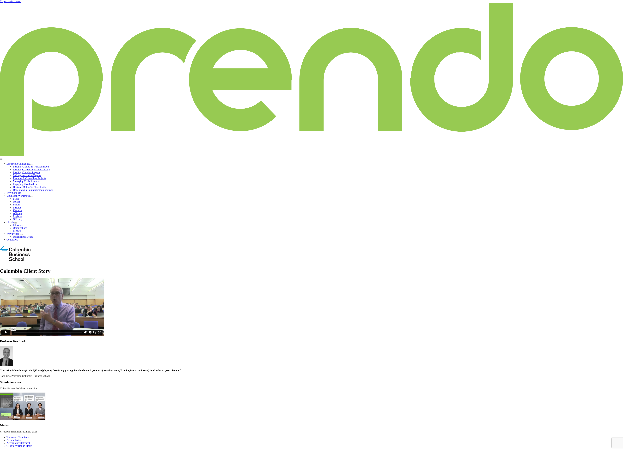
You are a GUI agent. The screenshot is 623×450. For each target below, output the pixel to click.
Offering (17, 219)
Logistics (17, 216)
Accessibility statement (18, 443)
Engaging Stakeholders (25, 184)
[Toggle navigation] (1, 159)
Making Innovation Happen (27, 175)
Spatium (17, 207)
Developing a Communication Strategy (33, 190)
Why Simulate (13, 192)
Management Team (23, 236)
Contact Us (12, 239)
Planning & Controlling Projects (29, 178)
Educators (18, 225)
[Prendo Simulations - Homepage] (311, 155)
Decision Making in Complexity (29, 187)
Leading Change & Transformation (31, 166)
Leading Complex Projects (26, 172)
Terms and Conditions (17, 437)
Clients (10, 222)
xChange (17, 213)
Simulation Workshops (18, 195)
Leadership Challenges (18, 163)
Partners (17, 230)
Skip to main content (10, 1)
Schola (16, 204)
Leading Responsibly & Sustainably (31, 169)
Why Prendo (12, 233)
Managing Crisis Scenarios (26, 181)
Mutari (16, 201)
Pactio (16, 198)
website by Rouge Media (19, 445)
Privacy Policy (13, 440)
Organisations (20, 228)
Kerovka (17, 210)
